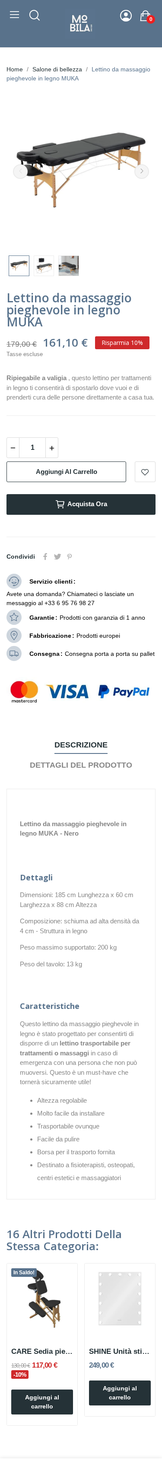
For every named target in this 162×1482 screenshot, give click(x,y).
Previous (20, 171)
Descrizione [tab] (81, 745)
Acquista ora (87, 503)
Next (141, 171)
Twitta (57, 556)
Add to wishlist (145, 471)
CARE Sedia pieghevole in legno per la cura (42, 1351)
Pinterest (70, 556)
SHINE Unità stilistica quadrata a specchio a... (120, 1351)
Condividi (45, 556)
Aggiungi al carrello (66, 471)
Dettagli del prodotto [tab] (81, 765)
